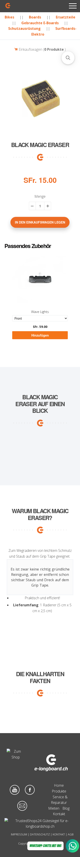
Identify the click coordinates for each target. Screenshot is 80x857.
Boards (35, 17)
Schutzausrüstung (24, 28)
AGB (71, 834)
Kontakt (59, 813)
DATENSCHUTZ (40, 834)
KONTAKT (59, 834)
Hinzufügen (40, 335)
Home (59, 785)
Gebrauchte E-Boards (40, 22)
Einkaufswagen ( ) (42, 49)
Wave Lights (40, 312)
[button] (68, 57)
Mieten (53, 808)
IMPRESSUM (19, 834)
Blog (66, 808)
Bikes (9, 17)
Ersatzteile (65, 17)
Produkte (59, 791)
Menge (40, 196)
